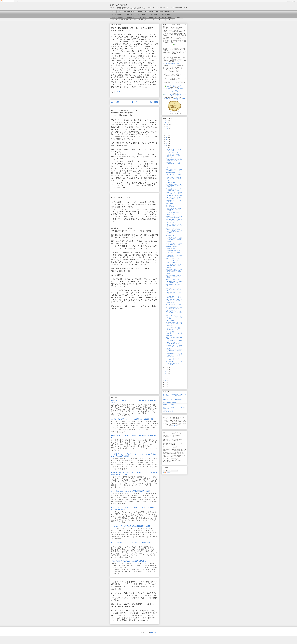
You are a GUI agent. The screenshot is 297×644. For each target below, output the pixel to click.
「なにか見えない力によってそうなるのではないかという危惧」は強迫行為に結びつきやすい (174, 342)
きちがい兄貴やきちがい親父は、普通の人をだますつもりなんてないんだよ (174, 209)
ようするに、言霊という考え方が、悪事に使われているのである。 (174, 226)
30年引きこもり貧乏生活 (118, 5)
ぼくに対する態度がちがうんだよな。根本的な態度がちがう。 (174, 308)
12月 (167, 124)
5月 (167, 139)
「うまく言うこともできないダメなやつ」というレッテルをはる (174, 296)
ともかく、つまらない (171, 262)
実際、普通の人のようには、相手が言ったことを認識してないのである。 (174, 276)
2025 (166, 122)
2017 (166, 380)
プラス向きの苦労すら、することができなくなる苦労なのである (174, 332)
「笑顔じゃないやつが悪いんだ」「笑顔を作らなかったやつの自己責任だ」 (174, 156)
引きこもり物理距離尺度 (118, 14)
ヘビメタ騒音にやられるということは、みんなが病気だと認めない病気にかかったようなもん (174, 185)
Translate (168, 472)
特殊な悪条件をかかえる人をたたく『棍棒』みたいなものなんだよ (174, 350)
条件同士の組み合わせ (171, 246)
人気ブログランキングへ (174, 111)
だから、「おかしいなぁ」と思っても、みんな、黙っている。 (174, 244)
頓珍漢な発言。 (169, 335)
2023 (166, 369)
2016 (166, 382)
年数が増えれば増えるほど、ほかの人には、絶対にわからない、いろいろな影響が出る (174, 151)
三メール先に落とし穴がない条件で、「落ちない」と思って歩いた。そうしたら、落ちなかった (174, 197)
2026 (166, 120)
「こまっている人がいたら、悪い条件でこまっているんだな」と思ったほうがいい (174, 266)
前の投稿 (154, 102)
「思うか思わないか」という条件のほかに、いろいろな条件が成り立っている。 (174, 355)
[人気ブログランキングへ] (174, 110)
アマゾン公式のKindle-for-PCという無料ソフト (174, 63)
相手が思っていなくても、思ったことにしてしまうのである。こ (174, 346)
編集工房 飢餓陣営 (168, 411)
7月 (167, 135)
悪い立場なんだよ (170, 235)
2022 (166, 371)
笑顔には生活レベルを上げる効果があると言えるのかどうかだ (174, 170)
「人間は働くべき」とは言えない (165, 19)
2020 (166, 376)
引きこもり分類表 (165, 14)
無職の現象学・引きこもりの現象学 (165, 11)
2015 (166, 384)
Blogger (153, 632)
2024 (166, 367)
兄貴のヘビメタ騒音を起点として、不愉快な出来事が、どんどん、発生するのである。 (174, 281)
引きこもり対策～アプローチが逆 (126, 11)
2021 (166, 374)
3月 (167, 143)
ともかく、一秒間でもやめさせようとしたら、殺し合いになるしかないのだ (174, 179)
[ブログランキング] (174, 425)
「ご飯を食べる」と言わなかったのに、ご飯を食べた (174, 256)
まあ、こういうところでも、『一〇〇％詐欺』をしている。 (174, 359)
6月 (167, 137)
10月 (167, 128)
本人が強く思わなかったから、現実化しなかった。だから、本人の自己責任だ (174, 363)
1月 (167, 147)
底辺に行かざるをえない (133, 14)
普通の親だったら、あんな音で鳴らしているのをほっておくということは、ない (174, 221)
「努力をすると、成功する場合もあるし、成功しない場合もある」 (174, 252)
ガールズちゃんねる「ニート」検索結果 (172, 399)
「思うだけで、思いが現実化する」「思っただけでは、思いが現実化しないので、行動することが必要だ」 (174, 230)
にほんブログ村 (174, 91)
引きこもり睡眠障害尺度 (118, 17)
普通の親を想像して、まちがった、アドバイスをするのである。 (173, 174)
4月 (167, 141)
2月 (167, 145)
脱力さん (140, 11)
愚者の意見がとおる (170, 206)
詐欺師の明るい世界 (170, 248)
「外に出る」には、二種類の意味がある (121, 19)
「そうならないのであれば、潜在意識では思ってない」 (174, 159)
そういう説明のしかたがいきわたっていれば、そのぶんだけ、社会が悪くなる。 (174, 301)
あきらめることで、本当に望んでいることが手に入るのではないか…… (174, 164)
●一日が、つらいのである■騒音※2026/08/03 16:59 (130, 526)
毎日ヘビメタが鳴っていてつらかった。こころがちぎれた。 (174, 259)
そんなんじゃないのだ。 (172, 182)
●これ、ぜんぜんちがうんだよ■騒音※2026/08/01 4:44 (132, 419)
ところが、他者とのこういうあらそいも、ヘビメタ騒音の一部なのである (174, 317)
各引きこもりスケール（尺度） (149, 14)
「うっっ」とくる (170, 320)
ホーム (113, 11)
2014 (166, 386)
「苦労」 (168, 167)
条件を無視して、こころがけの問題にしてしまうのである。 (174, 217)
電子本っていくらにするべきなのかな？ (144, 19)
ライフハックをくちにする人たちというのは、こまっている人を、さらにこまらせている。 (174, 328)
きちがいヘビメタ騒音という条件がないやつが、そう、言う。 (174, 193)
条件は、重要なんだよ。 (172, 203)
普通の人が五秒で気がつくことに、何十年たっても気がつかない (174, 312)
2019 (166, 378)
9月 (167, 131)
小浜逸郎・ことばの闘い (169, 404)
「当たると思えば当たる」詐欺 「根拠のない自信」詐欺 (174, 189)
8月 (167, 133)
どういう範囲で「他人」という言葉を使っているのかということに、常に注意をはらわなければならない (174, 271)
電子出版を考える (131, 17)
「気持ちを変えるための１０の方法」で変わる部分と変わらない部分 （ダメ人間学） (160, 17)
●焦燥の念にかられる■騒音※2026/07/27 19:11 (128, 561)
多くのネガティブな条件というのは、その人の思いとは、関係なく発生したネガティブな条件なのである (174, 239)
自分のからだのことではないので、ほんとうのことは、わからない (174, 289)
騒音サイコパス (149, 11)
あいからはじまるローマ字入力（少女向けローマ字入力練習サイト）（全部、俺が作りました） (174, 396)
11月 (167, 126)
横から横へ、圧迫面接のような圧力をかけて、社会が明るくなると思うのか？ (174, 324)
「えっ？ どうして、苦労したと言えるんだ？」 (174, 213)
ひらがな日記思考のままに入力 (170, 402)
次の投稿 (115, 102)
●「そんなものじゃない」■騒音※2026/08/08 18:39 (130, 491)
